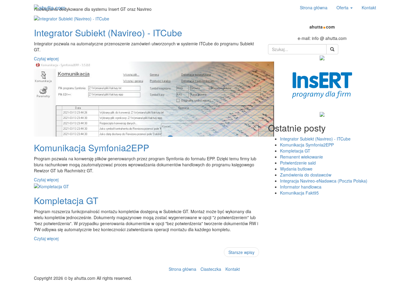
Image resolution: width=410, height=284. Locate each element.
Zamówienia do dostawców (305, 175)
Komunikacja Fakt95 (299, 193)
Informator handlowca (300, 187)
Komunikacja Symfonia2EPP (307, 145)
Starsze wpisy (241, 252)
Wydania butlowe (296, 169)
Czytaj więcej (46, 59)
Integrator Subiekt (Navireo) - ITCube (315, 139)
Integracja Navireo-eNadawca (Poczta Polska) (323, 181)
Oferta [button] (343, 8)
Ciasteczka (210, 269)
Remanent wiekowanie (301, 157)
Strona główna (313, 8)
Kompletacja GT (295, 151)
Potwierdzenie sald (298, 163)
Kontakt (369, 8)
